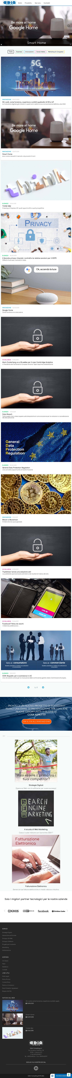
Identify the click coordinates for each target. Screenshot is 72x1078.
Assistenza (5, 966)
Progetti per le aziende (9, 944)
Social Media (40, 52)
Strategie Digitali (7, 932)
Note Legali (5, 976)
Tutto (11, 52)
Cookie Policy (6, 982)
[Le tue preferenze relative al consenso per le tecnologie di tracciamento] (68, 1074)
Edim (20, 3)
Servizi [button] (37, 3)
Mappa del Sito (7, 991)
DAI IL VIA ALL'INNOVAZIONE (36, 721)
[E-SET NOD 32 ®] (28, 911)
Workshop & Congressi (55, 52)
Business (19, 52)
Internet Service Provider (9, 935)
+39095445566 (31, 1056)
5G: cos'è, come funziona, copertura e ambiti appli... (43, 1001)
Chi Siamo (5, 961)
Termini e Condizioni (8, 985)
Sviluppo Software (7, 941)
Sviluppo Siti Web (7, 938)
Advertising (5, 947)
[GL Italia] (58, 911)
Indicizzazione (6, 950)
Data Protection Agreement (10, 988)
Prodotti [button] (28, 3)
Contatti (47, 3)
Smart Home (30, 1014)
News (3, 963)
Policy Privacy (6, 979)
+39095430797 (43, 1056)
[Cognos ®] (13, 911)
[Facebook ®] (43, 911)
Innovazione (29, 52)
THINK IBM (29, 1028)
